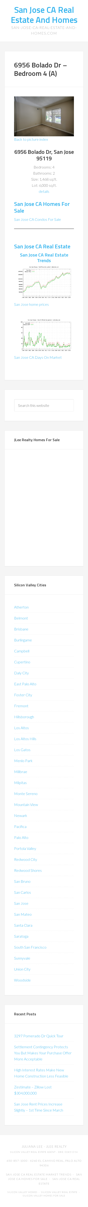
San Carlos (22, 892)
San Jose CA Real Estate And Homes (44, 14)
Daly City (21, 673)
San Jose (21, 903)
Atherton (21, 607)
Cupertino (22, 662)
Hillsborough (24, 716)
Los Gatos (22, 749)
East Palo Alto (25, 684)
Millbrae (20, 771)
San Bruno (22, 881)
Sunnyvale (22, 958)
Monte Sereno (26, 793)
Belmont (21, 618)
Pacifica (20, 826)
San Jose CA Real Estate (42, 246)
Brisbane (21, 629)
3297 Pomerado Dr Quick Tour (38, 1036)
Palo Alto (21, 837)
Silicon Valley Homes (22, 1192)
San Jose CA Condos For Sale (37, 219)
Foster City (23, 695)
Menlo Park (23, 760)
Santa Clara (23, 925)
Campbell (21, 651)
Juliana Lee (32, 1146)
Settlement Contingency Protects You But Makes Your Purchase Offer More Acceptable (43, 1053)
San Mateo (23, 914)
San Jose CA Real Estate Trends (44, 257)
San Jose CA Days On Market (38, 357)
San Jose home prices (31, 304)
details (44, 191)
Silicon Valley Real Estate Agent (33, 1152)
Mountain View (26, 804)
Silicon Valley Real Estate (59, 1192)
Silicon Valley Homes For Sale (44, 1195)
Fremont (21, 706)
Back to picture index (31, 139)
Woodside (22, 980)
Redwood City (25, 859)
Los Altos (21, 727)
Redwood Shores (28, 870)
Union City (22, 969)
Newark (20, 815)
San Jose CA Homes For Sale (42, 207)
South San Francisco (30, 947)
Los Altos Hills (25, 738)
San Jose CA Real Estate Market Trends (38, 1174)
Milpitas (20, 782)
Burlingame (23, 640)
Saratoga (21, 936)
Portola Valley (25, 848)
